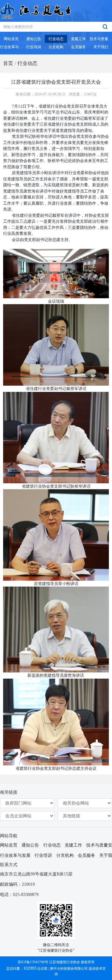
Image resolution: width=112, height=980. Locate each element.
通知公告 (30, 845)
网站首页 (8, 845)
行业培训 (43, 855)
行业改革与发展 (15, 855)
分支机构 (65, 855)
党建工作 (73, 845)
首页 (8, 63)
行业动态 (27, 63)
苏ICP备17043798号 (33, 962)
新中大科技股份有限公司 (69, 968)
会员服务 (86, 855)
